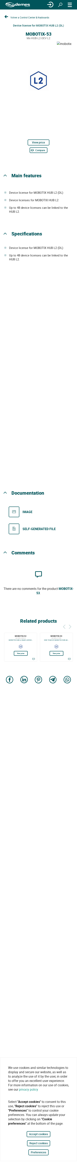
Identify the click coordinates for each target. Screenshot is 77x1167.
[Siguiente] (70, 626)
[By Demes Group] (18, 4)
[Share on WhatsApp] (67, 680)
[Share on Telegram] (53, 680)
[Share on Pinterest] (38, 680)
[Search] (60, 5)
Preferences (38, 1152)
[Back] (64, 626)
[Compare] (33, 659)
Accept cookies (38, 1134)
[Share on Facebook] (9, 680)
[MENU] (70, 5)
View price (38, 142)
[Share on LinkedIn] (24, 680)
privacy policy (28, 1089)
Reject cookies (38, 1143)
